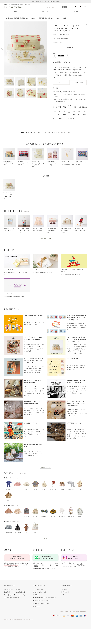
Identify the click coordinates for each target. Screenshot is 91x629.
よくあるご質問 (38, 589)
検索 (64, 7)
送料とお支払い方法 (40, 592)
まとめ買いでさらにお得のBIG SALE (70, 274)
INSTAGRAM (65, 592)
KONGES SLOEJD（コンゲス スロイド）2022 (52, 18)
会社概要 (37, 606)
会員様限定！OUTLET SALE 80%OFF (14, 296)
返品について (38, 595)
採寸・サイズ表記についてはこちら (63, 118)
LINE (62, 595)
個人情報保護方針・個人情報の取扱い (45, 597)
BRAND (15, 11)
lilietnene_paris (66, 566)
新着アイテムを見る (45, 238)
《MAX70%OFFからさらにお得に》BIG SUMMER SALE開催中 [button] (45, 1)
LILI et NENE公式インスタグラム (74, 557)
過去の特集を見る (45, 467)
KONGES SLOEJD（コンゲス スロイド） (26, 18)
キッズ (69, 18)
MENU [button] (85, 7)
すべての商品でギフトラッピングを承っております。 (17, 273)
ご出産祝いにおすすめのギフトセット (42, 272)
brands (10, 18)
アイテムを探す (75, 11)
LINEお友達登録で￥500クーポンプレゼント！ (46, 557)
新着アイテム (45, 11)
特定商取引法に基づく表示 (42, 600)
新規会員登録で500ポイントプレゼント (17, 557)
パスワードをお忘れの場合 (41, 603)
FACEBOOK (64, 589)
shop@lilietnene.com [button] (12, 597)
